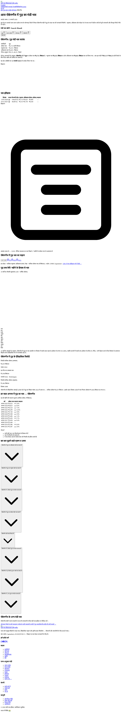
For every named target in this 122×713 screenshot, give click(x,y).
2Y (5, 260)
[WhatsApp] (1, 642)
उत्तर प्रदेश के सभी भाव (21, 624)
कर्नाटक (7, 677)
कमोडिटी (3, 7)
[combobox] (3, 32)
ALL (19, 260)
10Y (14, 260)
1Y (2, 260)
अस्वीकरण (7, 704)
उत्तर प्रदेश (8, 10)
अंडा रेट (12, 7)
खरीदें (15, 7)
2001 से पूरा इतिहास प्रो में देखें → (72, 264)
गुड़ (4, 10)
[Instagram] (5, 642)
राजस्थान (7, 670)
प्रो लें (2, 8)
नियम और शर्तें (8, 700)
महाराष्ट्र (7, 668)
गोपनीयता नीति (9, 699)
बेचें (18, 7)
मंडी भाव (8, 7)
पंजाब (6, 672)
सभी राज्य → (8, 679)
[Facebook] (3, 642)
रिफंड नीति (8, 702)
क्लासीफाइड (8, 654)
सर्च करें (3, 35)
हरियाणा (7, 674)
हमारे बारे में (7, 686)
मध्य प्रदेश (7, 667)
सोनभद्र (14, 10)
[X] (7, 642)
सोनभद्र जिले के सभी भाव (8, 624)
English (3, 5)
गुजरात (6, 675)
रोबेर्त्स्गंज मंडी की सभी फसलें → (47, 624)
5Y (10, 260)
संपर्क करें (7, 688)
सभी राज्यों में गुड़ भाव (33, 624)
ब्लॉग (20, 7)
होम (2, 10)
